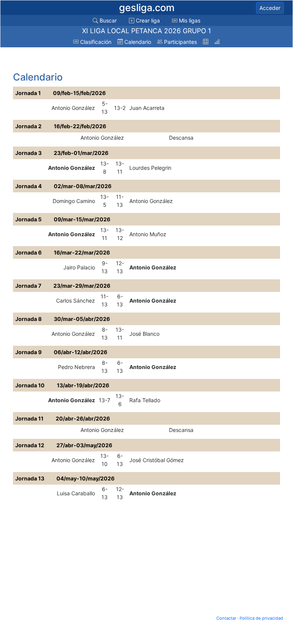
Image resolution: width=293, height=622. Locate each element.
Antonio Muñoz (147, 234)
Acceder (269, 8)
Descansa (181, 137)
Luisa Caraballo (76, 493)
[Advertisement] (74, 59)
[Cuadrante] (205, 41)
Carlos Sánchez (75, 300)
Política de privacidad (261, 618)
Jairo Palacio (79, 267)
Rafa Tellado (144, 400)
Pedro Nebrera (76, 367)
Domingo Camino (74, 201)
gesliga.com (146, 7)
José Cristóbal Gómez (156, 460)
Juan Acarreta (146, 108)
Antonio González (73, 108)
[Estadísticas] (217, 41)
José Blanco (144, 333)
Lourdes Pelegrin (150, 167)
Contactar (226, 618)
